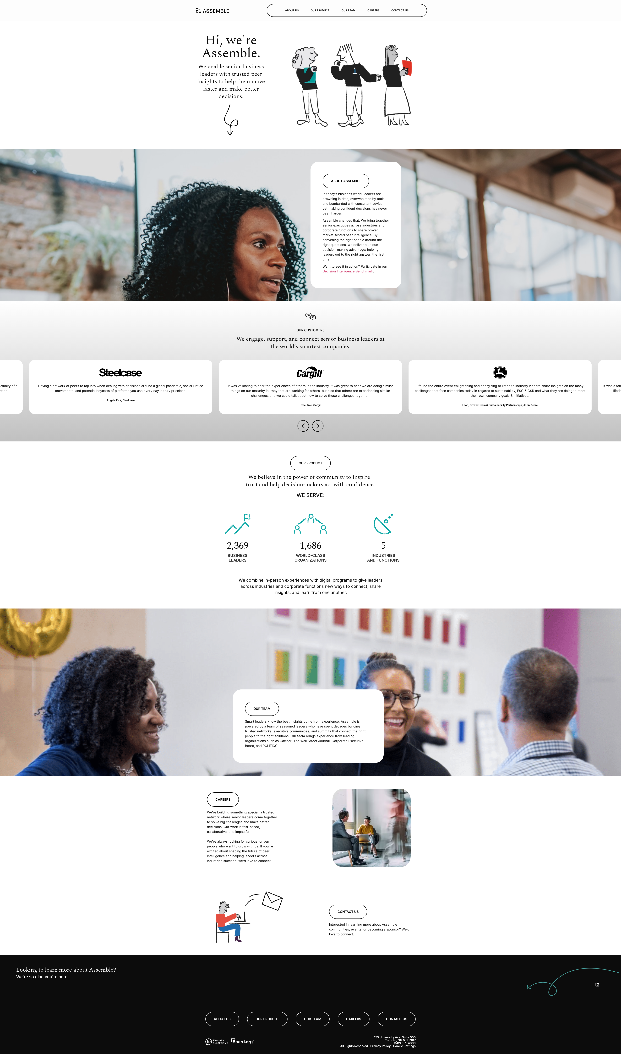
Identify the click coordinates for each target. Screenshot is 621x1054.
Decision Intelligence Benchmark (348, 271)
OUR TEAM (348, 10)
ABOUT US (292, 10)
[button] (303, 426)
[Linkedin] (597, 985)
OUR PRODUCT (320, 10)
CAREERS (373, 10)
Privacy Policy (380, 1046)
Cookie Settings (404, 1046)
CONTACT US (400, 10)
